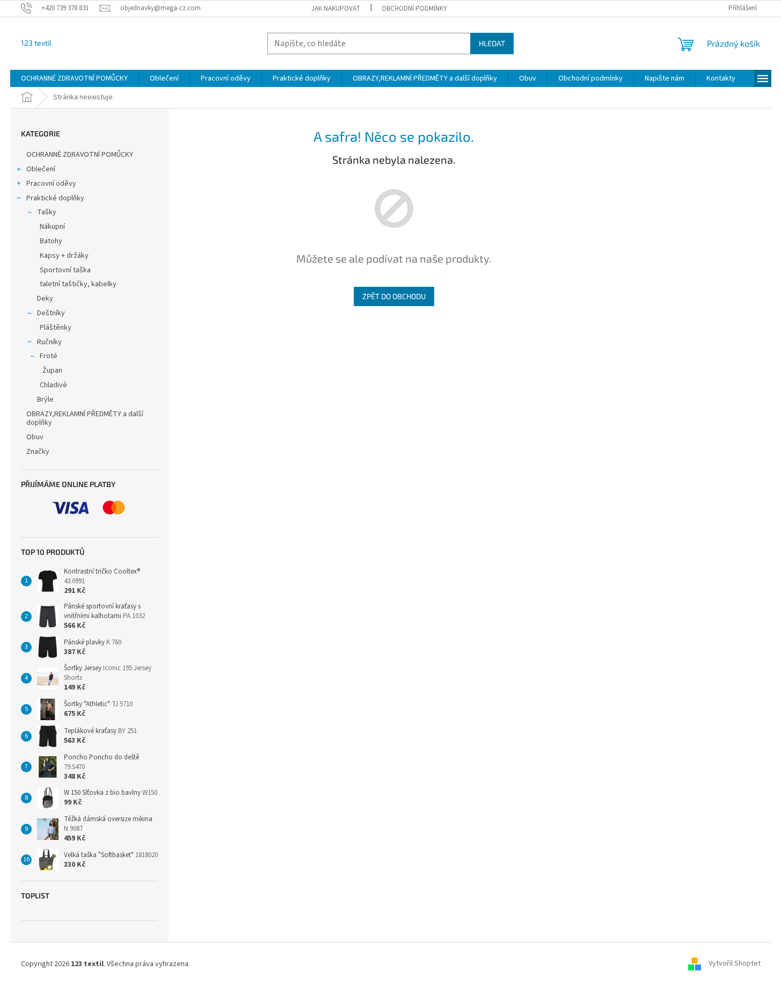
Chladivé (53, 385)
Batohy (51, 241)
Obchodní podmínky (414, 8)
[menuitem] (74, 78)
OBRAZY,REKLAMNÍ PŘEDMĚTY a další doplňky (84, 419)
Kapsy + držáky (64, 255)
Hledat (492, 43)
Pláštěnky (55, 327)
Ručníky (49, 342)
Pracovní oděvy (51, 183)
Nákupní (52, 226)
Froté (48, 356)
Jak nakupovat (335, 8)
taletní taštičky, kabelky (78, 284)
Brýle (45, 399)
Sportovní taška (65, 270)
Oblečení (40, 169)
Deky (45, 298)
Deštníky (51, 313)
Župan (52, 370)
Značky (37, 451)
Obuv (34, 437)
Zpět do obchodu (394, 296)
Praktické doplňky (55, 198)
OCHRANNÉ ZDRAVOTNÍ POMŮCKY (80, 154)
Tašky (46, 212)
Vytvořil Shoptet (735, 964)
